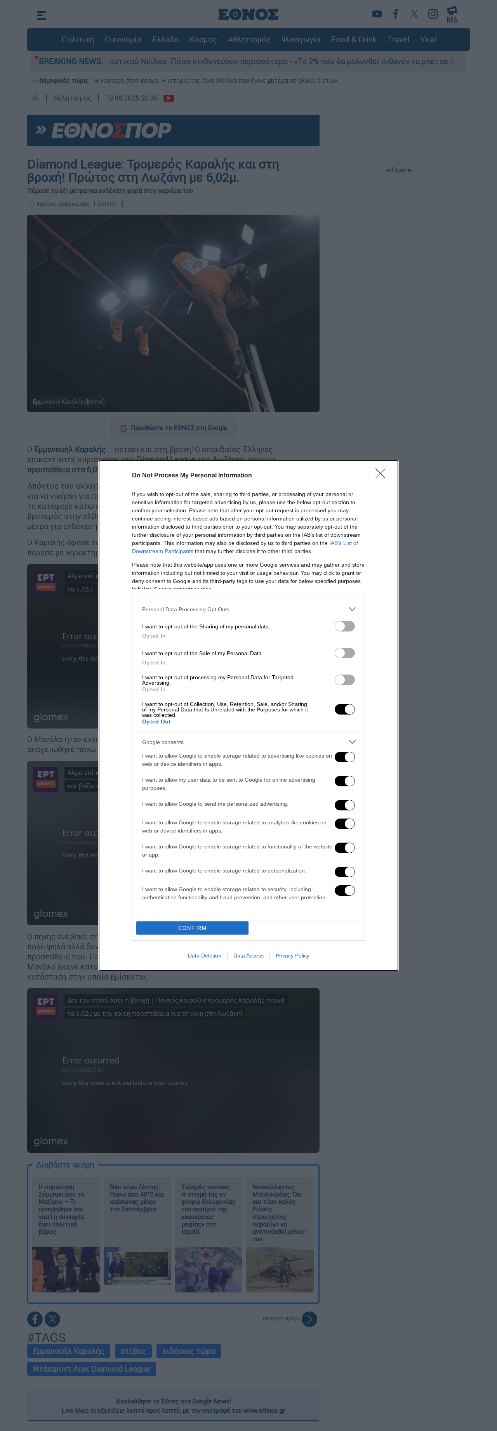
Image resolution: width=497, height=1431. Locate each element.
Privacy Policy (292, 955)
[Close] (382, 475)
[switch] (345, 626)
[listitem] (248, 609)
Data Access (248, 955)
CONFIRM (192, 928)
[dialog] (248, 715)
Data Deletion (204, 955)
